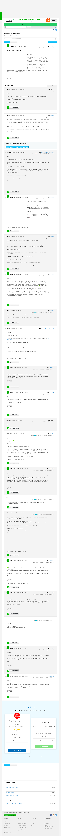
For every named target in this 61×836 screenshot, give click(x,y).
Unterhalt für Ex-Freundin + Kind (12, 790)
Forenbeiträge (29, 21)
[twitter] (56, 30)
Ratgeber (19, 21)
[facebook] (53, 30)
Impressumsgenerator (22, 827)
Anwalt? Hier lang (52, 27)
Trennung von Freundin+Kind (12, 795)
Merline (52, 115)
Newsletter (20, 820)
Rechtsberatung (7, 823)
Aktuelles (32, 823)
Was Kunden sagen (7, 827)
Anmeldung (33, 820)
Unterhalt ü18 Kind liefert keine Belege (14, 803)
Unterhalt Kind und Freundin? (12, 785)
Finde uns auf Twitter (21, 823)
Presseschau (6, 829)
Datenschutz (46, 823)
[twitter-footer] (56, 815)
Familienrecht (18, 30)
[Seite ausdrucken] (56, 39)
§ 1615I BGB (26, 525)
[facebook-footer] (51, 815)
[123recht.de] (9, 20)
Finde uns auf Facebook (22, 825)
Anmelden (6, 825)
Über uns (46, 820)
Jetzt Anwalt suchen (44, 746)
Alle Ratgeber (6, 830)
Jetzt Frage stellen (17, 750)
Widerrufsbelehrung (48, 828)
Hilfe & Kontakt (1, 16)
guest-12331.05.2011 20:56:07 (47, 152)
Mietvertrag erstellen (21, 830)
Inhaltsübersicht (7, 820)
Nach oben (53, 765)
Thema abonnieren (17, 35)
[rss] (53, 815)
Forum (34, 24)
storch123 (52, 46)
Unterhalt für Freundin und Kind (12, 787)
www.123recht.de (7, 30)
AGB (32, 825)
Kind (23, 30)
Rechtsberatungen (40, 21)
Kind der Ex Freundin (10, 792)
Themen (10, 24)
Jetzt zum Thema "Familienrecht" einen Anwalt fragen (17, 147)
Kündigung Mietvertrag (22, 829)
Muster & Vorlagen (48, 24)
